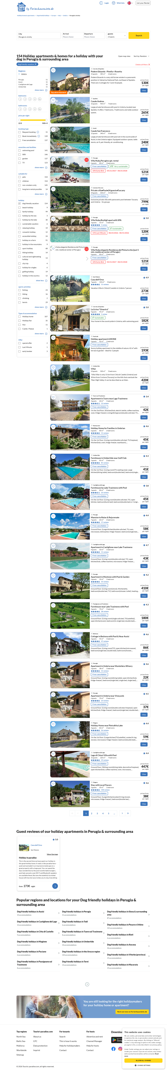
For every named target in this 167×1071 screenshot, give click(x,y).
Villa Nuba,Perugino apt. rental (104, 161)
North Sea (20, 1036)
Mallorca (20, 1045)
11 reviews (105, 284)
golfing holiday (35, 271)
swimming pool (35, 150)
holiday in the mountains (35, 244)
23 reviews (105, 701)
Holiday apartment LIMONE (103, 339)
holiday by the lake (35, 220)
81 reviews (105, 463)
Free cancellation (35, 140)
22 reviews (105, 493)
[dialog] (143, 1048)
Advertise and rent (94, 1036)
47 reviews (105, 641)
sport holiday (35, 248)
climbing (35, 298)
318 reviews (105, 790)
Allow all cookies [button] (143, 1060)
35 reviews (105, 582)
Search (139, 35)
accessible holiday (35, 236)
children (35, 181)
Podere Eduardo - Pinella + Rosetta (106, 71)
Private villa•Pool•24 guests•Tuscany (108, 190)
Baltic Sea (20, 1041)
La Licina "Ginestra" (99, 309)
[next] (122, 813)
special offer (35, 343)
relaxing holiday (35, 228)
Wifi (35, 154)
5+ (40, 99)
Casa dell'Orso (97, 280)
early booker (35, 351)
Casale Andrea (97, 101)
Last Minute (35, 347)
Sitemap (20, 1055)
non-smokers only (35, 185)
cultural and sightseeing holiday (35, 257)
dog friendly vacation (35, 203)
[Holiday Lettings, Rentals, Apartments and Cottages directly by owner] (35, 9)
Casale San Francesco (100, 131)
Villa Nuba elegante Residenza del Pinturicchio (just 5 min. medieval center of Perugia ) (115, 251)
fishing (35, 290)
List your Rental (143, 3)
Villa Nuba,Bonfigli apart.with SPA (106, 220)
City (20, 34)
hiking (35, 294)
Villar (93, 369)
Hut (35, 325)
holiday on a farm (35, 240)
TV (35, 162)
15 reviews (105, 671)
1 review (104, 225)
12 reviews (105, 403)
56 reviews (105, 730)
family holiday (35, 211)
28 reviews (105, 611)
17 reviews (105, 522)
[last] (128, 813)
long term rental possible (35, 189)
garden (35, 158)
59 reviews (105, 760)
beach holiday (35, 207)
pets (35, 177)
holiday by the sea (35, 216)
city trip (35, 263)
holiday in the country (35, 276)
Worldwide (21, 1050)
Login (107, 3)
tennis (35, 302)
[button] (143, 1065)
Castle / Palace (35, 329)
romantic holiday (35, 232)
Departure (88, 34)
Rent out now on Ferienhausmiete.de (132, 1012)
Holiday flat (35, 320)
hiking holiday (35, 252)
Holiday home (35, 316)
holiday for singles (35, 267)
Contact (63, 1050)
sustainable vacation (35, 224)
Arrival (66, 34)
